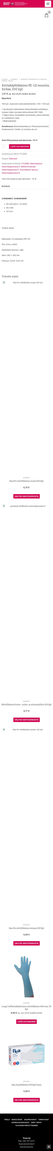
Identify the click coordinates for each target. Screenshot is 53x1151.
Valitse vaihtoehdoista (26, 496)
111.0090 (25, 163)
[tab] (6, 186)
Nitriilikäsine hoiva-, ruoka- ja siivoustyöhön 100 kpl (27, 704)
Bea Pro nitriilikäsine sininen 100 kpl (26, 928)
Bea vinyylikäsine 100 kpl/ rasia (26, 1085)
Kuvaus (6, 186)
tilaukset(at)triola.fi (26, 1144)
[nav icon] (48, 4)
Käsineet (14, 79)
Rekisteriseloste (26, 1147)
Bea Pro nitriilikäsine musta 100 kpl (26, 481)
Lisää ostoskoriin (26, 1022)
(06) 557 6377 (29, 1141)
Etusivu (5, 79)
